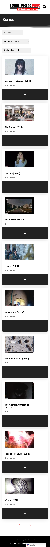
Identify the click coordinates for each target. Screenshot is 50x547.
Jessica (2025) (12, 173)
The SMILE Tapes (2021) (17, 358)
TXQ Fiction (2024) (14, 312)
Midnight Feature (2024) (17, 454)
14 (30, 525)
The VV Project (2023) (16, 220)
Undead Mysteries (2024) (18, 81)
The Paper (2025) (14, 127)
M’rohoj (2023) (12, 500)
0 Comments (11, 85)
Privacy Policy (15, 543)
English (32, 545)
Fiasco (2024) (12, 266)
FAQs (24, 543)
